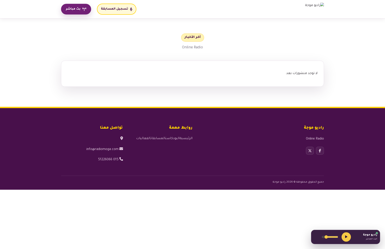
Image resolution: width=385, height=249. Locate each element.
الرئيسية (186, 138)
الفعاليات (143, 138)
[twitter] (310, 151)
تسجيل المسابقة (114, 9)
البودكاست (172, 138)
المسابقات (158, 138)
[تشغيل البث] (346, 237)
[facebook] (320, 151)
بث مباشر (73, 9)
